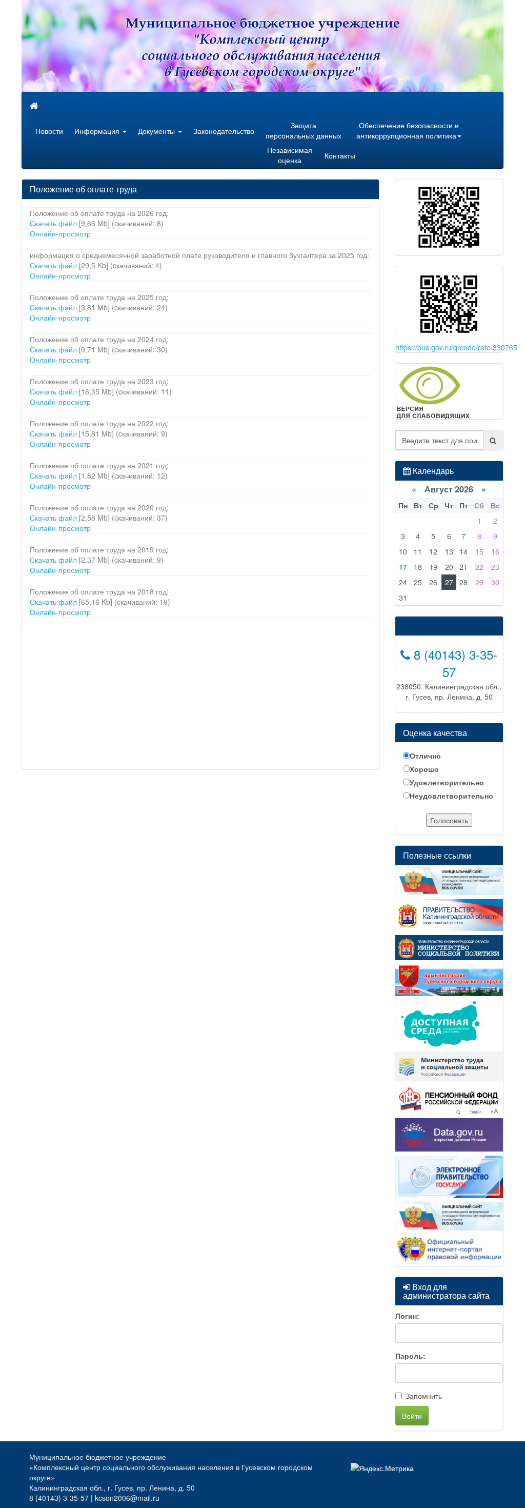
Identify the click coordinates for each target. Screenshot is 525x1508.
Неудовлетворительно (451, 795)
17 (403, 567)
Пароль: (410, 1356)
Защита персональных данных (303, 130)
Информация (98, 131)
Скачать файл (53, 223)
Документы (157, 131)
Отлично (425, 755)
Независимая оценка (289, 155)
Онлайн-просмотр (60, 233)
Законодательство (223, 131)
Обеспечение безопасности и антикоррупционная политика (407, 130)
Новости (49, 131)
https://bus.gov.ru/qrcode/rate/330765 (456, 347)
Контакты (340, 155)
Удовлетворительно (447, 782)
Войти (412, 1416)
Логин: (407, 1316)
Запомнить (424, 1396)
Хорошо (424, 769)
